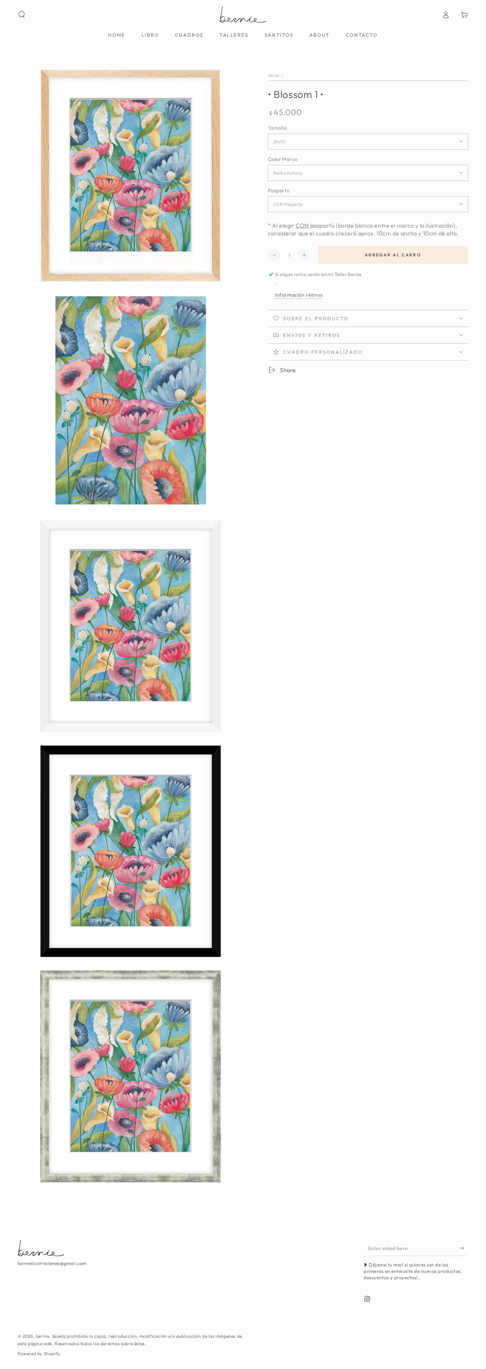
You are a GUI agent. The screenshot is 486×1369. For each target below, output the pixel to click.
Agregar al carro (393, 254)
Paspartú (278, 190)
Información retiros (298, 295)
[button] (21, 14)
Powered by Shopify (39, 1353)
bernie (42, 1336)
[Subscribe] (464, 1248)
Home (274, 75)
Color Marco (282, 159)
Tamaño (277, 127)
